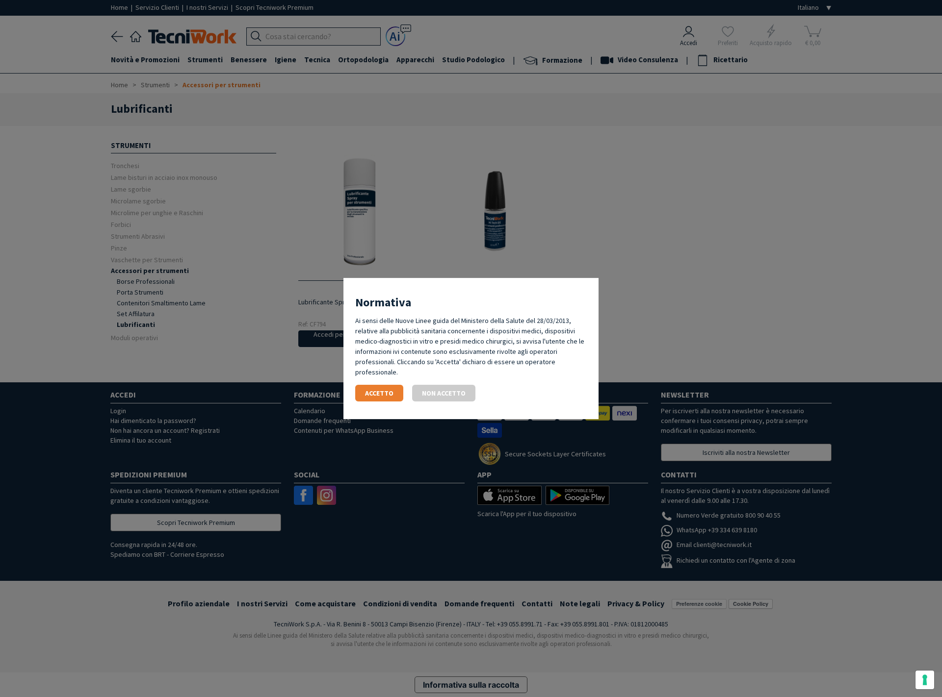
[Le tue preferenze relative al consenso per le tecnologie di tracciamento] (925, 680)
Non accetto (444, 393)
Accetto (379, 393)
